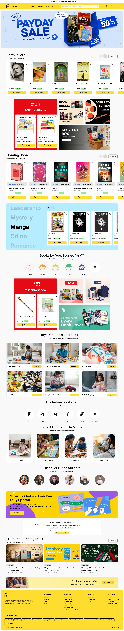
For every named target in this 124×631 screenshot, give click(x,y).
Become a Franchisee (113, 599)
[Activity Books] (48, 445)
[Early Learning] (19, 445)
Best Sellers (17, 620)
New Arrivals (8, 620)
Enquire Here (107, 582)
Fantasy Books (9, 623)
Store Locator (91, 599)
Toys (47, 6)
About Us (90, 597)
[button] (106, 6)
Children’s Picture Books (76, 620)
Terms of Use (68, 601)
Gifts (53, 6)
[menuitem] (32, 6)
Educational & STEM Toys (107, 620)
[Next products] (105, 56)
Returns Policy (68, 605)
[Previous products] (101, 56)
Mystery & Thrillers (48, 620)
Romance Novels (37, 620)
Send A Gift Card (16, 513)
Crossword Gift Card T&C (71, 609)
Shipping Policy (68, 603)
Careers (110, 597)
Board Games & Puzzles (91, 620)
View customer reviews (62, 532)
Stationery (40, 6)
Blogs (89, 601)
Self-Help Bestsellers (62, 620)
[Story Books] (104, 445)
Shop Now (36, 366)
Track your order (112, 603)
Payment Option (68, 607)
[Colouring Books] (76, 445)
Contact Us (111, 601)
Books (32, 6)
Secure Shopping (68, 597)
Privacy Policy (68, 599)
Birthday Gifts (26, 620)
